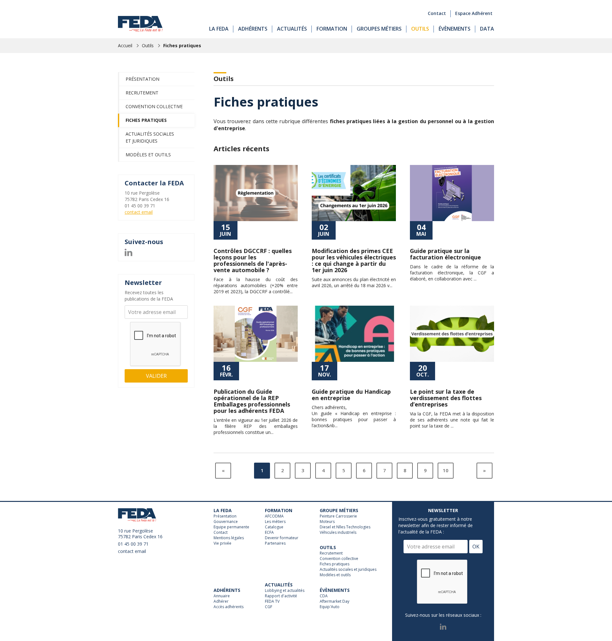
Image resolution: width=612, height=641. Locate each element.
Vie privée (222, 543)
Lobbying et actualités (284, 591)
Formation (332, 28)
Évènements (454, 28)
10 (445, 470)
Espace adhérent (473, 13)
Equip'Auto (329, 607)
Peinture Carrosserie (338, 516)
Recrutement (142, 93)
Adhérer (221, 601)
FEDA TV (272, 601)
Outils (420, 28)
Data (487, 28)
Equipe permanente (231, 527)
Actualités (292, 28)
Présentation (142, 79)
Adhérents (252, 28)
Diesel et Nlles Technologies (345, 527)
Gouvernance (226, 522)
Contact (437, 13)
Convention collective (154, 106)
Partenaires (275, 543)
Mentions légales (229, 538)
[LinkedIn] (128, 252)
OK (475, 546)
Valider (156, 375)
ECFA (269, 532)
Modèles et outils (148, 155)
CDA (324, 596)
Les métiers (275, 522)
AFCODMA (274, 516)
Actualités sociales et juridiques (150, 137)
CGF (268, 607)
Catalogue (274, 527)
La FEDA (219, 28)
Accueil (125, 45)
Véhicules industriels (338, 532)
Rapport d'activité (281, 596)
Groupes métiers (379, 28)
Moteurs (327, 522)
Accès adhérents (229, 607)
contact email (139, 212)
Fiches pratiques (182, 45)
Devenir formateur (281, 538)
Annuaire (222, 596)
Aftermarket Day (334, 601)
